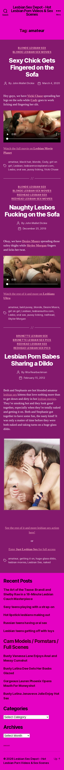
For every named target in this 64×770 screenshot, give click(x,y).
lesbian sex (10, 395)
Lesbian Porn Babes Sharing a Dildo (32, 360)
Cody (45, 161)
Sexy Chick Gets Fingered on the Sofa (32, 67)
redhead (49, 314)
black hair (25, 161)
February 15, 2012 (34, 377)
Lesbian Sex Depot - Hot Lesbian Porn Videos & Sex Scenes (32, 10)
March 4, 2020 (51, 83)
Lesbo (11, 169)
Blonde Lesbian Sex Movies (32, 52)
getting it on (27, 558)
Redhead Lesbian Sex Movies (31, 198)
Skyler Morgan (17, 318)
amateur (13, 161)
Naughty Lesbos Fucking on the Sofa (32, 211)
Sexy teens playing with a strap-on (28, 607)
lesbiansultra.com (43, 311)
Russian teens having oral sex (25, 623)
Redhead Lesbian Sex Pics (32, 348)
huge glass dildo (46, 558)
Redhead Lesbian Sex (32, 194)
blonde (36, 161)
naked (47, 562)
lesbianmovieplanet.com (38, 165)
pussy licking (35, 169)
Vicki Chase (51, 169)
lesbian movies (47, 399)
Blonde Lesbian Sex (32, 47)
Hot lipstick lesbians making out (26, 615)
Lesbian (18, 165)
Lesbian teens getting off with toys (28, 631)
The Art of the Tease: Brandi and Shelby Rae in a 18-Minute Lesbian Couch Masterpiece (28, 594)
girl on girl (14, 311)
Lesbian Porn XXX (6, 745)
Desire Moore (51, 307)
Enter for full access (32, 549)
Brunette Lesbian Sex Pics (32, 340)
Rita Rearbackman (36, 372)
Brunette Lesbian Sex (32, 335)
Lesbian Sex (34, 562)
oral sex (21, 169)
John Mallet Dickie (23, 83)
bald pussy (26, 307)
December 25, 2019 (34, 228)
